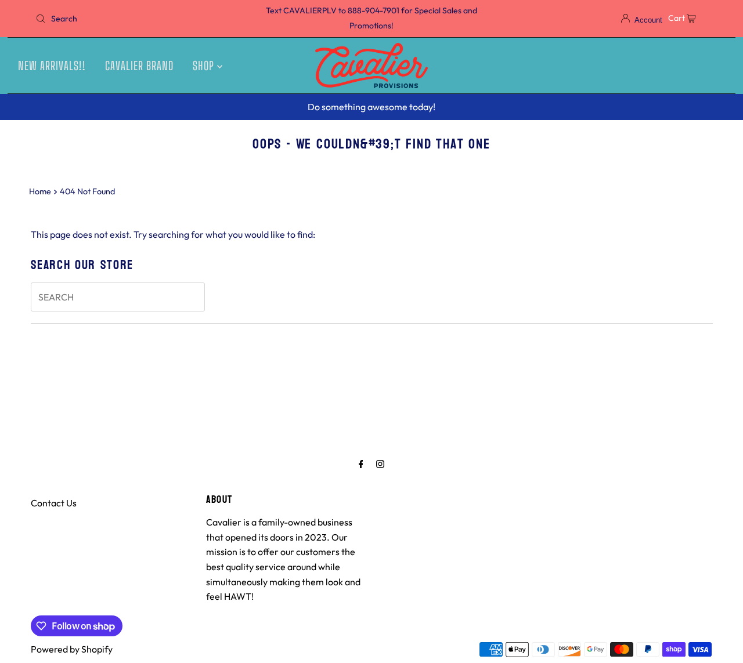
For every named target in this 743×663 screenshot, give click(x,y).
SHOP (205, 66)
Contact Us (54, 503)
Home (40, 191)
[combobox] (141, 18)
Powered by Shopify (72, 649)
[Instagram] (380, 464)
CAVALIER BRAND (139, 66)
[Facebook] (361, 464)
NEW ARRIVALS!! (52, 66)
